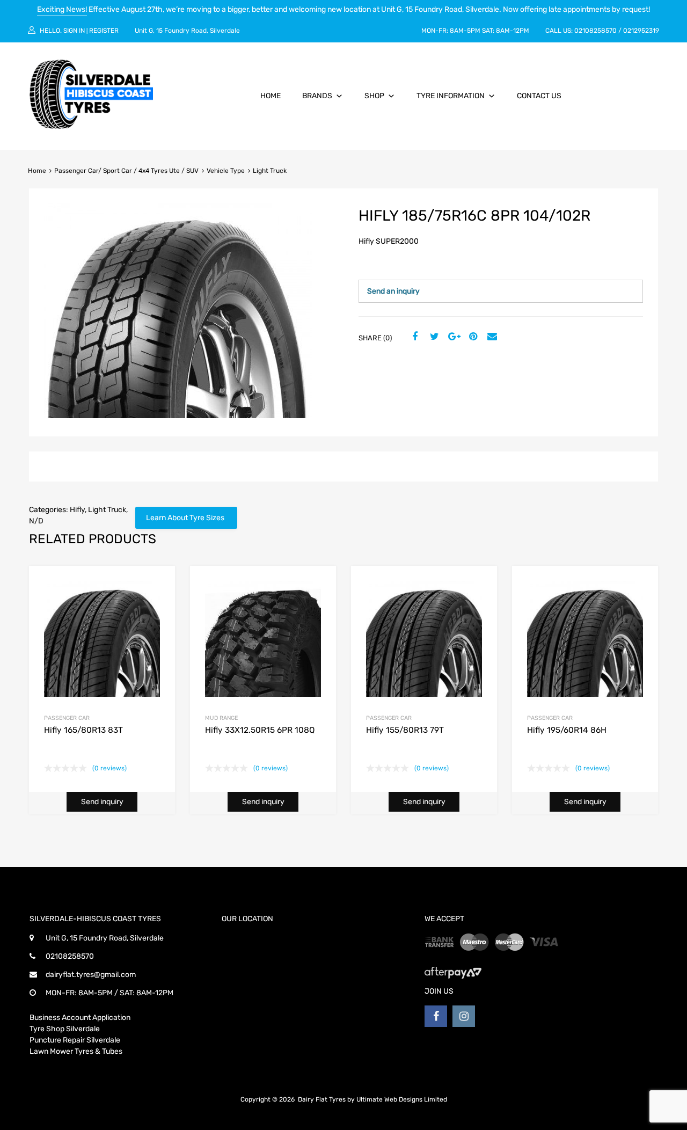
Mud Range (221, 718)
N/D (36, 521)
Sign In (74, 30)
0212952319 (641, 30)
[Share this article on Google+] (452, 337)
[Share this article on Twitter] (433, 337)
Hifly (77, 509)
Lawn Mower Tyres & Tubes (76, 1051)
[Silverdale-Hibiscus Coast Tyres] (91, 126)
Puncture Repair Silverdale (75, 1040)
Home (270, 95)
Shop (374, 95)
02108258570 (595, 30)
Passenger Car (67, 718)
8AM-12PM (512, 30)
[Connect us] (436, 1016)
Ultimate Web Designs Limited (401, 1099)
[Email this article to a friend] (491, 337)
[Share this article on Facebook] (414, 337)
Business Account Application (80, 1017)
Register (104, 30)
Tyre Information (450, 95)
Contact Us (539, 95)
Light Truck (107, 509)
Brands (317, 95)
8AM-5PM (465, 30)
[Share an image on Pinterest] (472, 337)
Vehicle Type (226, 170)
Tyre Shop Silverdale (65, 1028)
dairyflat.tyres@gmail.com (91, 974)
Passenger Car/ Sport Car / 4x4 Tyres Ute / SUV (126, 170)
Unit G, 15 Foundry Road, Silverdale (187, 30)
